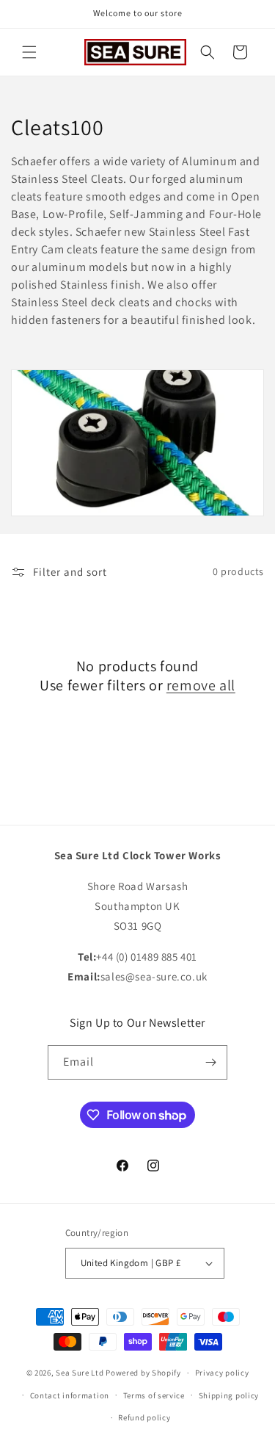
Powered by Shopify (143, 1372)
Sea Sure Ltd (79, 1372)
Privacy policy (222, 1372)
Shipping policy (229, 1395)
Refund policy (144, 1417)
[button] (29, 52)
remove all (200, 685)
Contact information (69, 1395)
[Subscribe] (210, 1062)
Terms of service (154, 1395)
